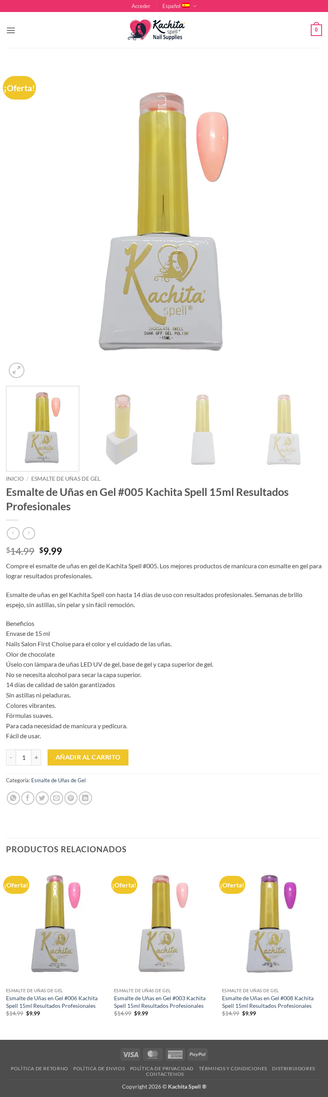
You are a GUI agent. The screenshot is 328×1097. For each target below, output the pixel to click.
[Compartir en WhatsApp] (13, 798)
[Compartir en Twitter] (42, 798)
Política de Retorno (39, 1068)
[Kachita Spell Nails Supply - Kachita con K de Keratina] (164, 30)
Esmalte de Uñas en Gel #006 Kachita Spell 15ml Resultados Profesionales (52, 1002)
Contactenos (165, 1074)
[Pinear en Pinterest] (71, 798)
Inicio (15, 479)
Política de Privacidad (162, 1068)
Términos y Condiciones (233, 1068)
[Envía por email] (56, 798)
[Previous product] (28, 533)
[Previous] (22, 222)
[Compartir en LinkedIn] (85, 798)
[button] (141, 6)
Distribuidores (293, 1068)
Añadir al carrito (88, 757)
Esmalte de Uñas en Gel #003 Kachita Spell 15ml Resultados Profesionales (160, 1002)
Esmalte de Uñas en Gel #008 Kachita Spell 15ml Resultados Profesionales (268, 1002)
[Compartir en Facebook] (27, 798)
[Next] (305, 222)
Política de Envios (99, 1068)
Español (171, 6)
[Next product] (13, 533)
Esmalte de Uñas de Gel (65, 479)
